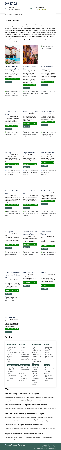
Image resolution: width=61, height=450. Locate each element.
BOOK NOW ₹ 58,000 (12, 79)
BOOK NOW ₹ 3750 (12, 329)
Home (6, 14)
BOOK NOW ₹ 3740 (12, 205)
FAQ (55, 447)
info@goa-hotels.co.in (14, 9)
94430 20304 (41, 10)
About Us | (46, 445)
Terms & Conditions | (48, 447)
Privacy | (53, 445)
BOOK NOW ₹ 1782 (29, 85)
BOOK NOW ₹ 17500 (47, 201)
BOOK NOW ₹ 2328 (12, 290)
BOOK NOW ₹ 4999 (29, 164)
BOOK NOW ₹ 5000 (29, 123)
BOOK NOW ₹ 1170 (12, 126)
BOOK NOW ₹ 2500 (29, 282)
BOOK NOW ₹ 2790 (47, 162)
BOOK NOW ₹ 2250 (47, 82)
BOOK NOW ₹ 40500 (30, 205)
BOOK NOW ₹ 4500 (12, 164)
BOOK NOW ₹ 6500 (47, 122)
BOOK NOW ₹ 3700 (47, 285)
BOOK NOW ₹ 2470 (12, 245)
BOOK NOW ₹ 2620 (29, 244)
